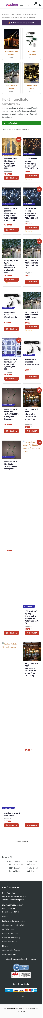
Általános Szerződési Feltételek (13, 925)
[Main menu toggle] (21, 5)
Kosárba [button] (13, 178)
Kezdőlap (5, 15)
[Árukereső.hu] (21, 967)
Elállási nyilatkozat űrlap (11, 937)
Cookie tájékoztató (9, 954)
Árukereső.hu (21, 997)
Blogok (4, 946)
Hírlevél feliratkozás (9, 942)
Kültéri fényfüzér (15, 15)
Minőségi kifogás (8, 929)
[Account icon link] (40, 5)
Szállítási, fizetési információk (13, 921)
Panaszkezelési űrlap (10, 933)
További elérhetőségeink (13, 899)
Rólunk (4, 917)
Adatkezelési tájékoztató (11, 950)
